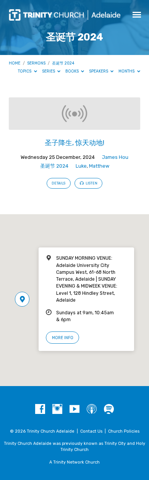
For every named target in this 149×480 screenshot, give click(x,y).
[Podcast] (92, 409)
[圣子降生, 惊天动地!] (74, 125)
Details (58, 183)
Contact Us (91, 431)
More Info (62, 337)
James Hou (115, 157)
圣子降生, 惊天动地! (74, 143)
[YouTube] (74, 409)
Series (49, 71)
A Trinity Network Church (74, 462)
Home (14, 63)
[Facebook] (40, 409)
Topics (25, 71)
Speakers (99, 71)
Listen (91, 183)
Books (72, 71)
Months (127, 71)
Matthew (99, 166)
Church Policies (123, 431)
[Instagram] (57, 409)
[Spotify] (109, 409)
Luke (81, 166)
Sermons (36, 63)
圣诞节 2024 (63, 63)
